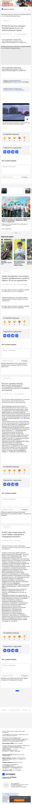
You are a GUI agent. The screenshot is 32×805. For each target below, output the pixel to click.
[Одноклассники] (8, 151)
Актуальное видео (14, 710)
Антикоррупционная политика (10, 793)
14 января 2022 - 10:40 (7, 284)
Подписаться (19, 800)
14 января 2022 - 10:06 (7, 393)
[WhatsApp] (16, 151)
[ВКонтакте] (4, 151)
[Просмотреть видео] (7, 249)
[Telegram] (12, 151)
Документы (25, 710)
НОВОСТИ (6, 21)
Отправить (24, 177)
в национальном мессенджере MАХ (13, 89)
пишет (21, 418)
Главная (4, 710)
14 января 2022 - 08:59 (7, 540)
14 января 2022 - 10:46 (7, 34)
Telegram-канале (17, 82)
